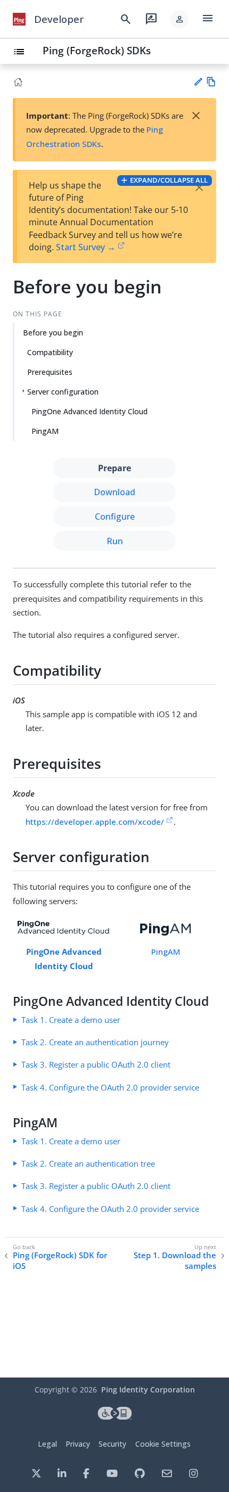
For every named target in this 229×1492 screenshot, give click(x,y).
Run (115, 541)
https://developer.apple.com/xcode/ (95, 821)
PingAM (45, 431)
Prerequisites (49, 372)
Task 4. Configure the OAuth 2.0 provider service (110, 1087)
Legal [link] (47, 1444)
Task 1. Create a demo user (70, 1019)
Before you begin (53, 332)
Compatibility (50, 352)
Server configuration (63, 392)
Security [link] (112, 1444)
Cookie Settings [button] (163, 1444)
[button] (179, 19)
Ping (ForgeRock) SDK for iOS (60, 1260)
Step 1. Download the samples (175, 1260)
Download (114, 492)
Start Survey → (86, 247)
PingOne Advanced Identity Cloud (89, 411)
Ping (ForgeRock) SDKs (97, 50)
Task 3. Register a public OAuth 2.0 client (95, 1064)
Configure (115, 516)
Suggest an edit (198, 82)
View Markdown (211, 82)
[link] (19, 19)
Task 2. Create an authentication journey (95, 1042)
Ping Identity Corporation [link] (148, 1389)
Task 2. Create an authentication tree (88, 1163)
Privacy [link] (78, 1444)
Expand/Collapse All (169, 180)
